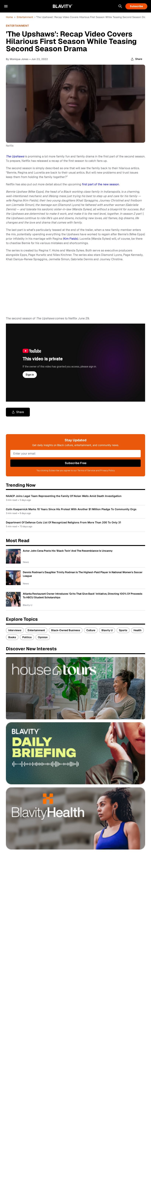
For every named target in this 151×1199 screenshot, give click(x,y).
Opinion (43, 637)
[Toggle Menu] (6, 6)
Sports (123, 630)
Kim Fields (71, 239)
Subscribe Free (75, 463)
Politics (27, 637)
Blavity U (107, 630)
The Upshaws (15, 156)
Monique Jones (19, 59)
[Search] (120, 6)
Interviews (14, 630)
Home (9, 17)
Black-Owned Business (65, 630)
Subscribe (136, 6)
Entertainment (25, 17)
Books (12, 637)
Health (137, 630)
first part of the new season (100, 184)
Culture (90, 630)
